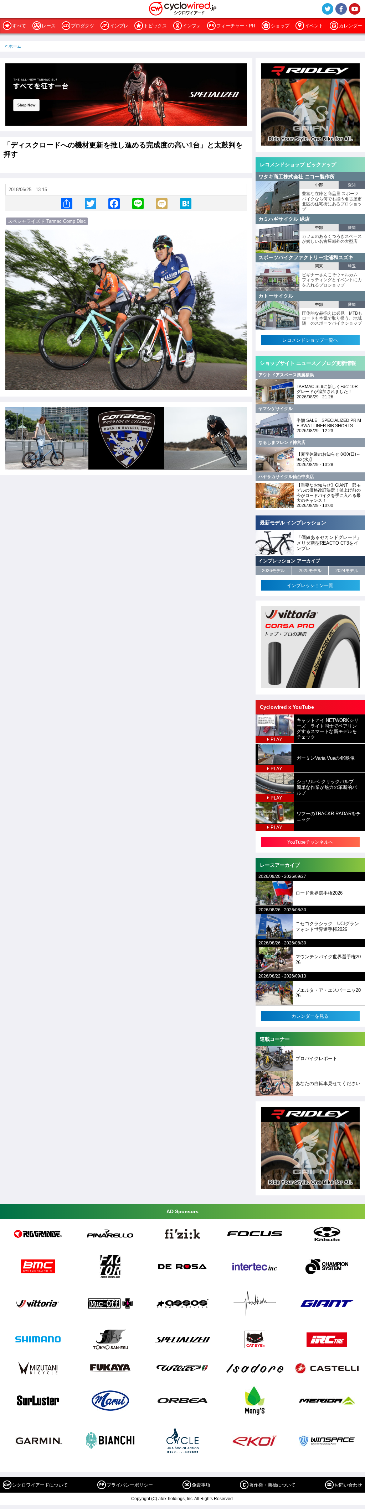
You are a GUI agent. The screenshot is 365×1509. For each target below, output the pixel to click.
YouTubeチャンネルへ (310, 842)
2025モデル (310, 570)
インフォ (191, 25)
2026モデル (273, 570)
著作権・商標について (272, 1485)
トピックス (155, 25)
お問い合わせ (348, 1485)
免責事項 (201, 1485)
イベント (314, 25)
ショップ (280, 25)
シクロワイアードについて (40, 1485)
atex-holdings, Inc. (176, 1498)
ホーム (15, 46)
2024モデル (346, 570)
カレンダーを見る (310, 1016)
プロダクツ (82, 25)
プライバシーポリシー (130, 1485)
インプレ (119, 25)
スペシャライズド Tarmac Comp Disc (47, 221)
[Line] (138, 203)
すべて (19, 25)
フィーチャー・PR (235, 25)
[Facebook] (114, 203)
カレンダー (350, 25)
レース (49, 25)
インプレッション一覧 (310, 585)
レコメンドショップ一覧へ (310, 340)
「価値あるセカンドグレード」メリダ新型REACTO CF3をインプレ (329, 543)
